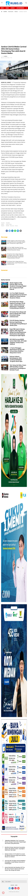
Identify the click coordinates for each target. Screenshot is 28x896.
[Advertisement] (14, 27)
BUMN (7, 8)
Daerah (13, 8)
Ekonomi (10, 11)
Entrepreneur (20, 8)
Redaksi (8, 223)
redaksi (5, 56)
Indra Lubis (9, 224)
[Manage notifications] (3, 892)
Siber (16, 885)
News (2, 8)
